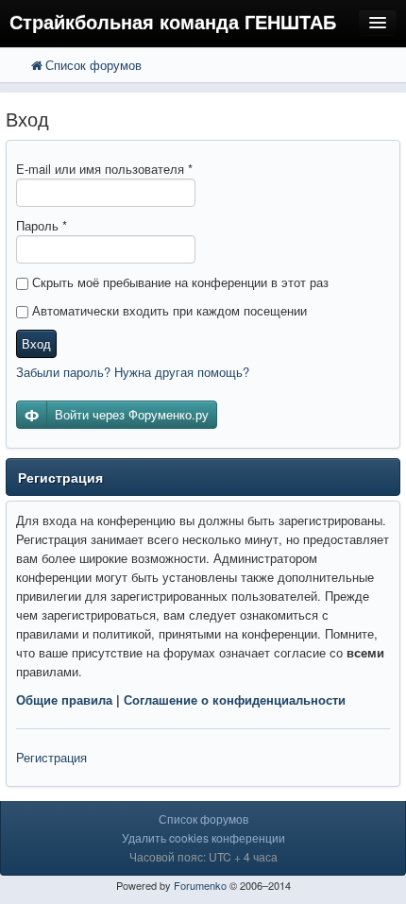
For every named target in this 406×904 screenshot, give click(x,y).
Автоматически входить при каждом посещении (167, 310)
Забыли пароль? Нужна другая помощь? (132, 372)
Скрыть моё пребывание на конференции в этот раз (178, 282)
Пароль (41, 225)
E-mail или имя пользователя (104, 169)
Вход (36, 343)
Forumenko (200, 885)
